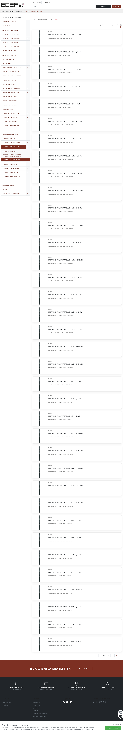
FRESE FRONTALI (7, 63)
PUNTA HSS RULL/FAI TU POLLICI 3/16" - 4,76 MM (64, 381)
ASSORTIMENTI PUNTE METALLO (11, 47)
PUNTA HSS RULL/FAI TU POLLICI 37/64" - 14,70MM (65, 485)
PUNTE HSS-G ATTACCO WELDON (11, 130)
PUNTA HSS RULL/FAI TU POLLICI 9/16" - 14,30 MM (65, 641)
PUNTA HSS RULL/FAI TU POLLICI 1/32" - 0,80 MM (64, 69)
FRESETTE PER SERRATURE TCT (10, 80)
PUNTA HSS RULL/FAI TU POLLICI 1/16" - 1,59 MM (64, 34)
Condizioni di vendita (40, 714)
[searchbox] (51, 22)
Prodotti (103, 7)
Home (2, 11)
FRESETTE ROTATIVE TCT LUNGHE (11, 92)
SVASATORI (5, 189)
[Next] (116, 655)
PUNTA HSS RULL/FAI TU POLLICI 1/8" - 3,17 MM (64, 104)
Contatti (39, 2)
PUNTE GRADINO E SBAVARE (10, 121)
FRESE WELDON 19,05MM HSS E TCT (12, 76)
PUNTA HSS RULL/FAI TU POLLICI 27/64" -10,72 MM (65, 347)
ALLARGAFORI (6, 26)
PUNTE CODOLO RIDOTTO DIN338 (11, 113)
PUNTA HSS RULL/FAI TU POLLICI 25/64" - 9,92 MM (65, 329)
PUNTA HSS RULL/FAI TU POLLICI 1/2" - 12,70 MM (64, 52)
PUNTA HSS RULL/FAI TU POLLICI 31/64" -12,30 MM (65, 433)
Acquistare (36, 702)
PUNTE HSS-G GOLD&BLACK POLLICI (12, 157)
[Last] (120, 655)
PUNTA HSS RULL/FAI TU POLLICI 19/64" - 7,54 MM (65, 277)
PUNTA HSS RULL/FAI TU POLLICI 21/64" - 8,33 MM (65, 295)
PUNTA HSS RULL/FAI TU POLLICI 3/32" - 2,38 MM (64, 399)
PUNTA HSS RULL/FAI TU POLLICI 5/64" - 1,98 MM (64, 555)
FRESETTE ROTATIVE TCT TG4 (10, 101)
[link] (13, 4)
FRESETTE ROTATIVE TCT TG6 (10, 105)
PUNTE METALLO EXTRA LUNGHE (11, 168)
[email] (120, 712)
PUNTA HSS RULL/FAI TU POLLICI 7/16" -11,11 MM (65, 589)
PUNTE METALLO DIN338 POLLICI (14, 11)
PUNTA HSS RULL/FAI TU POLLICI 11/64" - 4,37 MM (65, 139)
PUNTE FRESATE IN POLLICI (9, 151)
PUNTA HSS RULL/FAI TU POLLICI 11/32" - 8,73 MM (65, 121)
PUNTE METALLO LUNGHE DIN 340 (11, 172)
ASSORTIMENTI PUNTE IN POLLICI (11, 38)
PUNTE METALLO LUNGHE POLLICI (11, 177)
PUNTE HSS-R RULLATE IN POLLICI (33, 11)
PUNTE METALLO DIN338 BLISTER (11, 142)
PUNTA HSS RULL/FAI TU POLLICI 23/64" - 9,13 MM (65, 312)
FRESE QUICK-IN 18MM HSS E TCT (11, 71)
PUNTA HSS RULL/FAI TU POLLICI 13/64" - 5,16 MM (65, 173)
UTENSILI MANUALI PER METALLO (11, 193)
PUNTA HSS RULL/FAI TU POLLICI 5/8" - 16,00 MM (64, 572)
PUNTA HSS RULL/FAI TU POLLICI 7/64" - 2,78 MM (64, 624)
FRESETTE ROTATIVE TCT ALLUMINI (11, 88)
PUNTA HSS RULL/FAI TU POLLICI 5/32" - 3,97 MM (64, 537)
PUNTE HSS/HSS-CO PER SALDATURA (12, 126)
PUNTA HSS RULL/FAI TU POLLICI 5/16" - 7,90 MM (64, 520)
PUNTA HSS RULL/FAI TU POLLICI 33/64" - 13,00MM (65, 451)
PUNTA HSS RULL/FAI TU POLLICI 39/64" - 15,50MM (65, 503)
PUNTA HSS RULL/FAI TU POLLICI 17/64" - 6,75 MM (65, 243)
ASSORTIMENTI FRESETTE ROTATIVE (12, 34)
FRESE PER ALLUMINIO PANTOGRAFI (12, 67)
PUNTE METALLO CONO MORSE (10, 134)
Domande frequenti (39, 716)
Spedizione (36, 708)
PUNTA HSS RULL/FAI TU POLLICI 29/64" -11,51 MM (65, 364)
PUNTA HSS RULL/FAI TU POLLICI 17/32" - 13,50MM (65, 225)
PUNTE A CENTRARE (8, 109)
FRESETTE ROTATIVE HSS (9, 84)
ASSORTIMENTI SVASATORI (9, 55)
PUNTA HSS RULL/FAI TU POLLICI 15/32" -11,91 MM (65, 191)
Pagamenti (36, 705)
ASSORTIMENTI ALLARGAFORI (10, 30)
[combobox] (42, 19)
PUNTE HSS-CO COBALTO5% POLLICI (12, 154)
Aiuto (34, 2)
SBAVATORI (5, 181)
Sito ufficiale (7, 702)
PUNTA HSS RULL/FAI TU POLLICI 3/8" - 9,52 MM (64, 416)
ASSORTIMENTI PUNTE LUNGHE (11, 42)
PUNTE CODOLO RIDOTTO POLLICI (11, 117)
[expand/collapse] (28, 22)
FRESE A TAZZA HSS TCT (9, 59)
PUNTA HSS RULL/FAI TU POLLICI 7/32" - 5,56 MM (64, 607)
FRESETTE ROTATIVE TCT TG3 (10, 97)
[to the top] (120, 716)
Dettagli (39, 36)
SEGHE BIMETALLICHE (8, 185)
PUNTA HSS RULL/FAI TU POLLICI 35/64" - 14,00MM (65, 468)
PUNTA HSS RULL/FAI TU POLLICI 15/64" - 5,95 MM (65, 208)
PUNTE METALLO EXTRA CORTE (10, 164)
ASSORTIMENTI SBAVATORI (9, 51)
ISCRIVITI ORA (83, 668)
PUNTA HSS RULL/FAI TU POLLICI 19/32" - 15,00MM (65, 260)
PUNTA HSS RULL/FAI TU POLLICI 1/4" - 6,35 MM (64, 86)
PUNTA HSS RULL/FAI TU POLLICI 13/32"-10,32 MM (65, 156)
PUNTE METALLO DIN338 (9, 138)
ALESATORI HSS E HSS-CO (9, 22)
